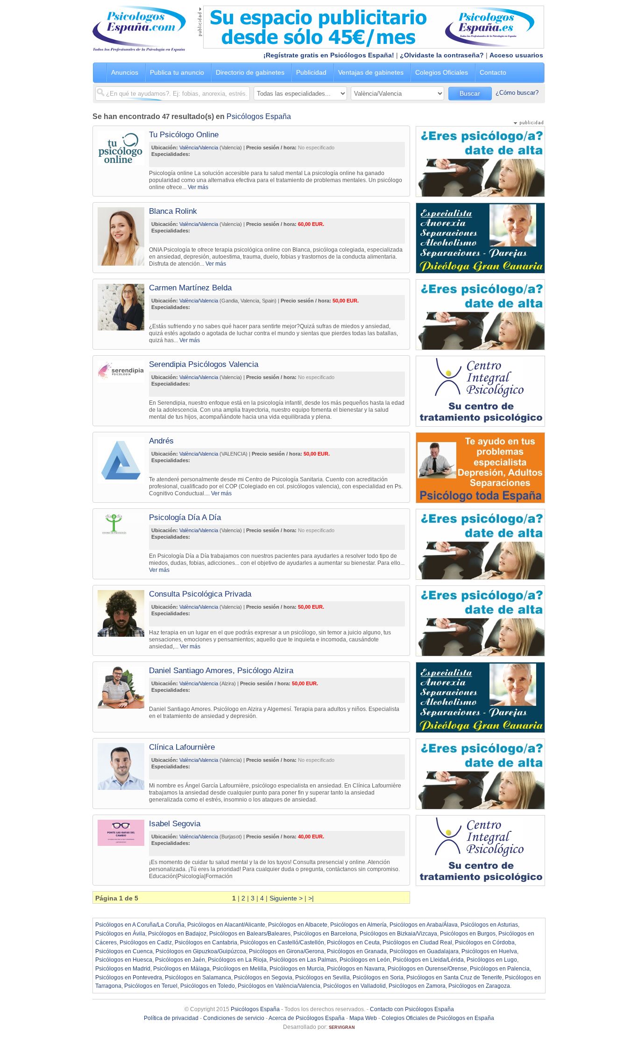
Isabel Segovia (174, 823)
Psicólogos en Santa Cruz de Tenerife (454, 977)
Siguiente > (286, 898)
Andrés (161, 440)
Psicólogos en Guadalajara (424, 951)
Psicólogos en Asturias (489, 925)
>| (311, 898)
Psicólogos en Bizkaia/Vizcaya (398, 933)
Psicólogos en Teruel (150, 986)
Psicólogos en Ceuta (353, 942)
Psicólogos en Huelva (489, 951)
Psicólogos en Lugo (492, 960)
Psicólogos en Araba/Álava (424, 925)
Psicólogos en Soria (378, 977)
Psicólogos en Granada (357, 951)
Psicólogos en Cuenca (124, 951)
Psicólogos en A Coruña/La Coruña (139, 925)
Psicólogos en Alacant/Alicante (226, 925)
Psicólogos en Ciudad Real (417, 942)
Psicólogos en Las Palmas (303, 960)
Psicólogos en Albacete (297, 925)
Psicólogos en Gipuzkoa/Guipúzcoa (201, 951)
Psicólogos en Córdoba (485, 942)
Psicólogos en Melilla (240, 968)
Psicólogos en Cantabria (206, 942)
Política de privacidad (171, 1018)
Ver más (198, 187)
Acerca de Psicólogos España (307, 1018)
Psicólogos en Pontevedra (128, 977)
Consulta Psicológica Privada (200, 594)
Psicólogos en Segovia (263, 977)
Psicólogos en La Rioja (237, 960)
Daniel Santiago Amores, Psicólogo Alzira (221, 670)
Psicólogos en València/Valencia (279, 986)
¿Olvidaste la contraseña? (442, 55)
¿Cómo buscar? (517, 92)
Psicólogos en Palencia (500, 968)
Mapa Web (363, 1018)
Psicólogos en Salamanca (198, 977)
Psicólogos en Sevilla (322, 977)
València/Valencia (198, 147)
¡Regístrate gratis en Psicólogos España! (328, 55)
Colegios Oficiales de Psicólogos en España (438, 1018)
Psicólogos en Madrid (122, 968)
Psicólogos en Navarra (356, 968)
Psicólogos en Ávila (120, 933)
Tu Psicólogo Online (184, 134)
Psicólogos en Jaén (180, 960)
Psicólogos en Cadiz (146, 942)
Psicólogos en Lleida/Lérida (428, 960)
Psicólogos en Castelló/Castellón (282, 942)
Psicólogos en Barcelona (325, 933)
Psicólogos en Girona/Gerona (286, 951)
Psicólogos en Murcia (296, 968)
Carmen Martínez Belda (190, 287)
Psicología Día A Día (185, 517)
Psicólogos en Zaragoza (479, 986)
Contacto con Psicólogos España (412, 1009)
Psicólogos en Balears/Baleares (250, 933)
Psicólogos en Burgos (468, 933)
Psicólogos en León (365, 960)
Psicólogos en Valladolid (354, 986)
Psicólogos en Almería (358, 925)
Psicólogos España (259, 116)
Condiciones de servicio (233, 1018)
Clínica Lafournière (182, 747)
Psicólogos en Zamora (417, 986)
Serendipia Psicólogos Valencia (203, 364)
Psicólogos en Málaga (181, 968)
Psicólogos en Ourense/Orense (427, 968)
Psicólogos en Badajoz (177, 933)
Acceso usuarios (516, 55)
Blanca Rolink (173, 211)
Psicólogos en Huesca (123, 960)
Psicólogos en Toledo (207, 986)
